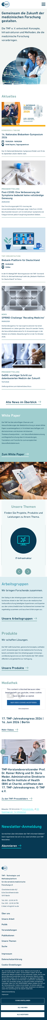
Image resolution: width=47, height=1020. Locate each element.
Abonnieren (9, 845)
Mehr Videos (8, 729)
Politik (4, 924)
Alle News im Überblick (21, 402)
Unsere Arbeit (8, 919)
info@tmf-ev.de (13, 906)
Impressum (7, 953)
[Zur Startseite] (6, 4)
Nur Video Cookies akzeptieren (23, 702)
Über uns (6, 913)
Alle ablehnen (22, 1007)
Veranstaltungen (9, 930)
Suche (4, 946)
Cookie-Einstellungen (11, 964)
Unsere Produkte (13, 668)
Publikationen (8, 935)
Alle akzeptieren (23, 708)
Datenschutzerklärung (12, 959)
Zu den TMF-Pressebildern (15, 798)
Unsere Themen (9, 941)
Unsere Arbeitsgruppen (17, 618)
